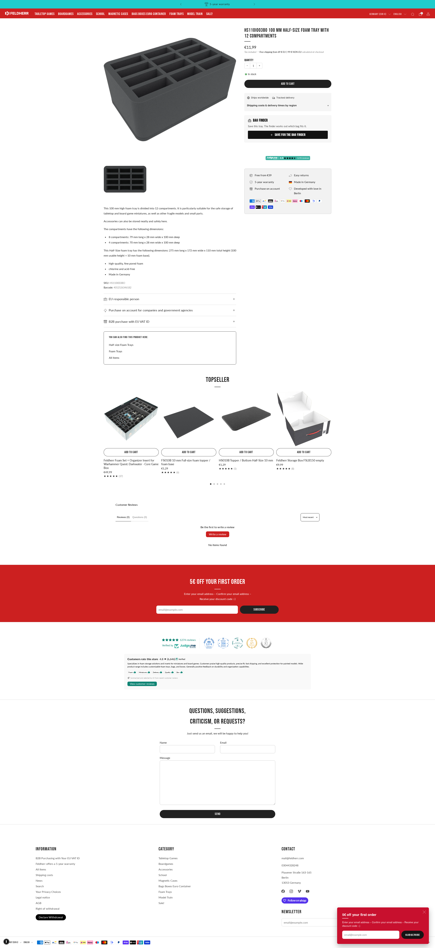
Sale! (209, 14)
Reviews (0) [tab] (123, 517)
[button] (6, 942)
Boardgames (66, 14)
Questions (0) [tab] (139, 517)
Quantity (248, 60)
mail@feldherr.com (293, 858)
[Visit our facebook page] (283, 891)
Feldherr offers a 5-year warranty (55, 863)
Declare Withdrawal (51, 917)
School (100, 14)
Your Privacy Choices (48, 891)
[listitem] (218, 4)
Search (40, 886)
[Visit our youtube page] (307, 891)
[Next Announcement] (254, 4)
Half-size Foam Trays (121, 344)
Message (165, 757)
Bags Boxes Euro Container (175, 886)
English (398, 14)
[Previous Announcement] (181, 4)
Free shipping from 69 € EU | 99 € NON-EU (280, 52)
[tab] (210, 484)
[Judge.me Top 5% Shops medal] (266, 643)
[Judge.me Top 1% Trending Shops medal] (251, 643)
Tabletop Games (45, 14)
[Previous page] (104, 419)
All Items (41, 869)
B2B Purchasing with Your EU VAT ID (58, 858)
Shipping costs (44, 875)
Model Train (195, 14)
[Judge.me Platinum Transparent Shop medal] (237, 643)
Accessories (84, 14)
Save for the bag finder (290, 135)
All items (114, 357)
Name (163, 742)
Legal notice (43, 897)
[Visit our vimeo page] (299, 891)
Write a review (217, 534)
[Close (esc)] (424, 912)
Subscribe (412, 934)
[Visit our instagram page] (291, 891)
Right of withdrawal (47, 908)
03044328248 (290, 865)
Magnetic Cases (118, 14)
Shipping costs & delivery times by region (272, 105)
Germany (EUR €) (377, 14)
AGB (38, 903)
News (39, 880)
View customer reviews (142, 683)
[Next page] (331, 419)
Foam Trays (176, 14)
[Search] (412, 14)
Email (223, 742)
